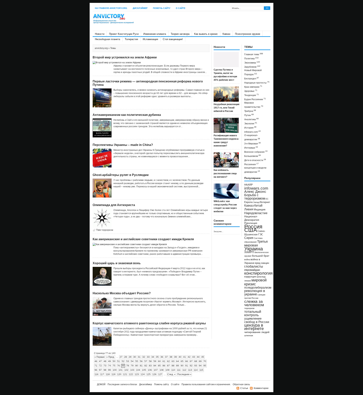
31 (139, 357)
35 (157, 357)
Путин (249, 115)
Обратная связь (241, 384)
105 (144, 370)
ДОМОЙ (101, 384)
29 (130, 357)
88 (173, 365)
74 (109, 365)
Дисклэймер (140, 8)
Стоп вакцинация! (173, 39)
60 (159, 361)
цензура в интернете (254, 327)
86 (164, 365)
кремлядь (261, 277)
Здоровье (250, 90)
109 (167, 370)
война (247, 259)
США (250, 230)
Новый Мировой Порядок (253, 72)
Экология (250, 123)
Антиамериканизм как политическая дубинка (127, 114)
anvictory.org (101, 48)
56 (141, 361)
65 (182, 361)
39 (175, 357)
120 (119, 374)
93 (195, 365)
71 (96, 365)
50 (114, 361)
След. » (171, 374)
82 (145, 365)
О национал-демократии (252, 137)
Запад (256, 202)
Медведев (259, 209)
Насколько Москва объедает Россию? (122, 293)
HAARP (248, 185)
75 (114, 365)
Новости (99, 34)
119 (113, 374)
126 (154, 374)
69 (200, 361)
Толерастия (131, 39)
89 (177, 365)
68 (195, 361)
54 (132, 361)
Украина (253, 248)
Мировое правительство (253, 104)
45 (202, 357)
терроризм (107, 230)
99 (109, 370)
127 (160, 374)
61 (164, 361)
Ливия (248, 209)
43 (193, 357)
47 (100, 361)
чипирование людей (256, 332)
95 (204, 365)
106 (150, 370)
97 (100, 370)
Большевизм (252, 155)
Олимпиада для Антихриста (114, 205)
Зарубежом (252, 66)
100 (115, 370)
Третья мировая (256, 243)
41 (184, 357)
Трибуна (250, 110)
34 (152, 357)
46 (96, 361)
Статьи (244, 388)
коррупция (250, 276)
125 (148, 374)
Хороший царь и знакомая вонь (117, 263)
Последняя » (184, 374)
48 (105, 361)
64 (177, 361)
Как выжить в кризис (206, 34)
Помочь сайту (161, 8)
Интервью (251, 147)
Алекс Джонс (255, 192)
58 (150, 361)
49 (109, 361)
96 (96, 370)
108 (162, 370)
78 (127, 365)
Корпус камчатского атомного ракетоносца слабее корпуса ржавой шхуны (149, 323)
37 (166, 357)
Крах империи (253, 86)
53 (127, 361)
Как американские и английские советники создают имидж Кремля (143, 239)
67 (191, 361)
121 (125, 374)
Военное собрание (256, 151)
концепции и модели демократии (255, 170)
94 (200, 365)
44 (198, 357)
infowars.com (252, 131)
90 (182, 365)
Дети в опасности (255, 160)
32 (143, 357)
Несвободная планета (107, 39)
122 (131, 374)
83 (150, 365)
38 (171, 357)
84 (155, 365)
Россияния (251, 164)
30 (134, 357)
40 (180, 357)
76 (118, 365)
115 (201, 370)
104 (138, 370)
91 (186, 365)
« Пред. (110, 357)
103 (132, 370)
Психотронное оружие (247, 34)
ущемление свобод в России (256, 320)
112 (184, 370)
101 (121, 370)
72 (100, 365)
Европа (248, 202)
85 (159, 365)
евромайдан (252, 269)
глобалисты (253, 266)
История (250, 127)
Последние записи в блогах (122, 384)
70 (204, 361)
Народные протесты (256, 82)
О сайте (180, 8)
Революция (250, 223)
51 (118, 361)
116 (96, 374)
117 (102, 374)
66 (186, 361)
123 (137, 374)
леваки (247, 281)
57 (145, 361)
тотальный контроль (252, 313)
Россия (253, 226)
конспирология (258, 273)
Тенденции (251, 95)
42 (189, 357)
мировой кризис (255, 282)
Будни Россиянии (255, 99)
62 (168, 361)
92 (191, 365)
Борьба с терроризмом (254, 196)
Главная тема (253, 54)
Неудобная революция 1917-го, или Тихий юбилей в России (226, 107)
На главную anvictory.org (111, 8)
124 (143, 374)
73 (105, 365)
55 (136, 361)
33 (148, 357)
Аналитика (251, 119)
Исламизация (150, 39)
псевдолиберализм (257, 287)
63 (173, 361)
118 (108, 374)
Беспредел (251, 78)
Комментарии (261, 388)
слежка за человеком (254, 303)
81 (141, 365)
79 (132, 365)
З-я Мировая (252, 143)
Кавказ (226, 34)
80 (136, 365)
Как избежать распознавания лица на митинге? (225, 173)
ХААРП (249, 252)
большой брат (260, 255)
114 (196, 370)
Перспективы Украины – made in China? (123, 144)
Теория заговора (180, 34)
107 (156, 370)
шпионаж (248, 335)
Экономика (252, 62)
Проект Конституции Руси (124, 34)
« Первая (100, 357)
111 (179, 370)
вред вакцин (262, 263)
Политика (251, 58)
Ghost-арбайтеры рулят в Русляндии (121, 175)
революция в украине (254, 292)
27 (121, 357)
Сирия (248, 237)
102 (126, 370)
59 (155, 361)
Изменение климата (154, 34)
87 (168, 365)
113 (190, 370)
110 (173, 370)
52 (123, 361)
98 (105, 370)
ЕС (267, 199)
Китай (258, 205)
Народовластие (255, 213)
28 (125, 357)
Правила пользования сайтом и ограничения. (206, 384)
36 (162, 357)
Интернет (265, 202)
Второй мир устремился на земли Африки (125, 57)
